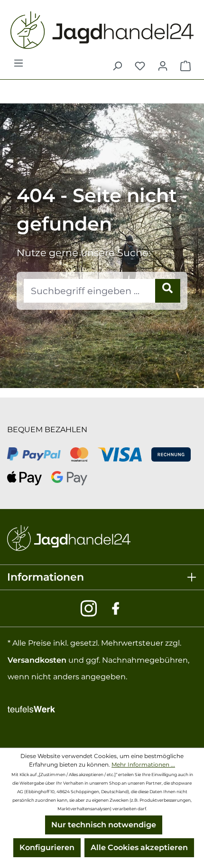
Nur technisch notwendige (103, 824)
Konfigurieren (46, 847)
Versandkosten (37, 660)
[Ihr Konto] (162, 65)
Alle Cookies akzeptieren (139, 847)
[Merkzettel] (140, 65)
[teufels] (31, 708)
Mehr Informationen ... (143, 764)
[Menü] (18, 65)
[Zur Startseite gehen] (102, 30)
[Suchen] (117, 65)
